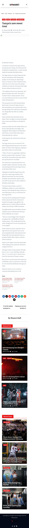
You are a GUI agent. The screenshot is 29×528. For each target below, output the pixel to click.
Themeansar (14, 517)
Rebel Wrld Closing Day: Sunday (12, 484)
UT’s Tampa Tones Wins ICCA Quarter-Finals (19, 279)
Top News (13, 19)
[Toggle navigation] (3, 4)
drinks (23, 30)
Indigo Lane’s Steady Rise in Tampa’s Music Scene (13, 403)
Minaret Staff (7, 30)
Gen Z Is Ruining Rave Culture (14, 377)
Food (8, 19)
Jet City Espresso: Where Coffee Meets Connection (7, 285)
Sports (5, 445)
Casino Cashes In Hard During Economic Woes (7, 279)
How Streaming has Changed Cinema (13, 348)
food (4, 32)
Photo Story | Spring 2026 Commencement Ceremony (13, 438)
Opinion (9, 358)
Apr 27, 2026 (14, 351)
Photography (6, 422)
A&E (4, 19)
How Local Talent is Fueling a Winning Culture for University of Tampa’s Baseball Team (14, 460)
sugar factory (18, 32)
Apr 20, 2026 (15, 405)
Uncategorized (20, 19)
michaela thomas (10, 32)
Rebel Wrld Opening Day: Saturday (12, 506)
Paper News (22, 515)
